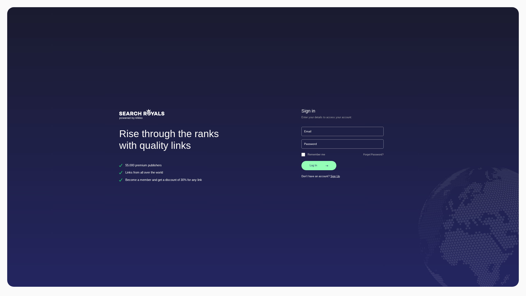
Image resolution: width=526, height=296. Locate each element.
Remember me (316, 154)
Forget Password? (373, 154)
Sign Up (335, 176)
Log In (313, 165)
